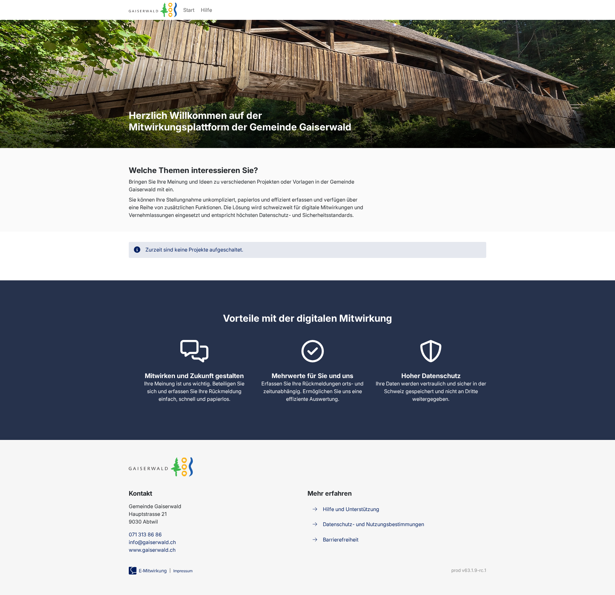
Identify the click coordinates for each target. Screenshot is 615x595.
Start (188, 10)
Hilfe (206, 10)
